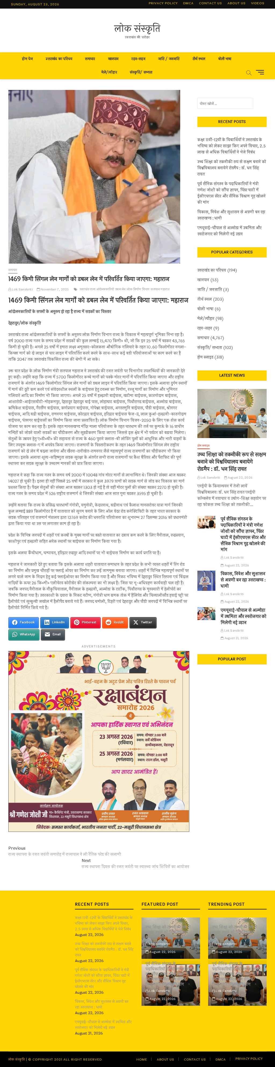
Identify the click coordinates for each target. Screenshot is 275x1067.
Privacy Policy (163, 3)
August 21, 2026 (235, 638)
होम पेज (27, 59)
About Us (236, 3)
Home (141, 1059)
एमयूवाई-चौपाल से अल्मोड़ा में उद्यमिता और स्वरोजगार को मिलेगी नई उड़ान (229, 231)
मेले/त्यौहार (109, 72)
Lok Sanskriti (22, 289)
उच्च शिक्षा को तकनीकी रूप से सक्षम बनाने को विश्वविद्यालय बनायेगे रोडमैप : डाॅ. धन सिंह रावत (231, 168)
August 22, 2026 (239, 477)
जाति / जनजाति (169, 59)
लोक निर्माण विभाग (138, 289)
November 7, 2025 (54, 289)
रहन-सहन (138, 59)
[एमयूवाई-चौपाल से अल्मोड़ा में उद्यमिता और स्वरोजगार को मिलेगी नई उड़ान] (206, 613)
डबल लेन (120, 289)
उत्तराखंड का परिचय (59, 59)
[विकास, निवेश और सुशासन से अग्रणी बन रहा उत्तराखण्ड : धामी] (206, 581)
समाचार (90, 59)
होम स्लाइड (205, 357)
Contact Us (210, 3)
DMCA (188, 3)
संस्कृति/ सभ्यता (141, 72)
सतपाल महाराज (160, 289)
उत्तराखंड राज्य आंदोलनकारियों (96, 289)
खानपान (113, 59)
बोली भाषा (224, 59)
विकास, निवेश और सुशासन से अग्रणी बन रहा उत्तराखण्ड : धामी (231, 215)
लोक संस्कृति (137, 29)
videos (258, 3)
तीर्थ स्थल (199, 59)
